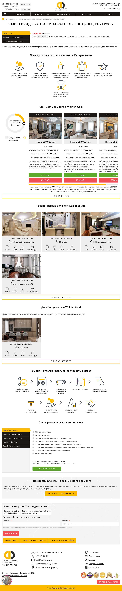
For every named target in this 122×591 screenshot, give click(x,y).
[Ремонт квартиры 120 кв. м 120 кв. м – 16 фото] (21, 266)
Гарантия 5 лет (38, 73)
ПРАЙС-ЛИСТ (11, 540)
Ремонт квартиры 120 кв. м (21, 280)
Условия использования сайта (14, 576)
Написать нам (26, 9)
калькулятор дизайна (62, 540)
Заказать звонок (25, 4)
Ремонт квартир (64, 14)
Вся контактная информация (47, 567)
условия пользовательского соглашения (30, 527)
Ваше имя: (7, 520)
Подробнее (45, 175)
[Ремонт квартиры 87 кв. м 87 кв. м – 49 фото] (100, 224)
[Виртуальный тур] (21, 234)
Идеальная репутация (59, 73)
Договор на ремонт (47, 469)
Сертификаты (94, 552)
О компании (19, 14)
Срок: (45, 147)
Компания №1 (98, 73)
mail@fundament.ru (10, 9)
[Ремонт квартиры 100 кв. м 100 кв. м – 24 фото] (61, 224)
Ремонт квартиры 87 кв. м (101, 238)
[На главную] (3, 19)
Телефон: (66, 520)
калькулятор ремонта (34, 540)
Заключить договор (108, 582)
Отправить (11, 533)
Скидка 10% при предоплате (17, 139)
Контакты (109, 14)
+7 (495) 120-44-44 (10, 4)
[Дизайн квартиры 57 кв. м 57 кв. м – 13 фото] (21, 330)
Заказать (45, 180)
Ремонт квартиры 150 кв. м (21, 238)
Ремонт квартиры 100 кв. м (61, 238)
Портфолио (86, 14)
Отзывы (92, 560)
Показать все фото (61, 297)
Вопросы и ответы (96, 564)
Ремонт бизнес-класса (80, 115)
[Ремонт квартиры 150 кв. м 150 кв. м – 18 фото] (21, 224)
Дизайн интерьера (41, 14)
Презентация (94, 556)
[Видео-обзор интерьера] (17, 234)
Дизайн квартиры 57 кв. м (21, 344)
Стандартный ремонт (45, 115)
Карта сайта (94, 567)
